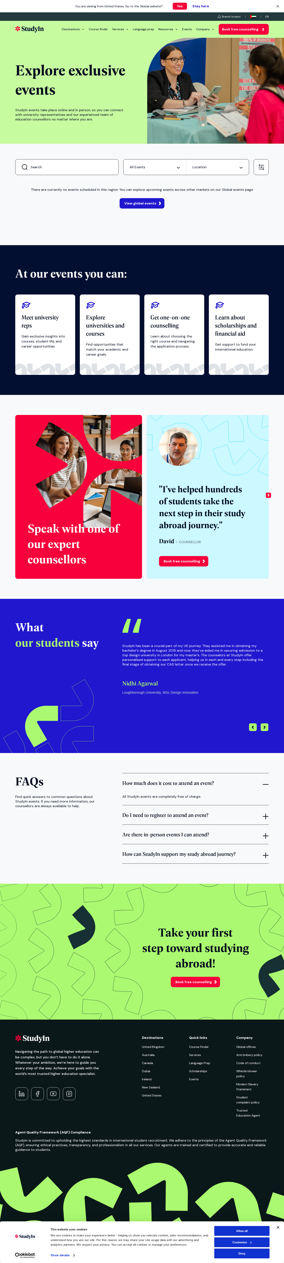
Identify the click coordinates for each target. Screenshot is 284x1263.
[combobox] (154, 167)
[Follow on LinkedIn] (21, 1093)
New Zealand (151, 1087)
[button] (268, 497)
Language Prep (199, 1063)
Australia (148, 1055)
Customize (239, 1242)
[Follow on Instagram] (69, 1093)
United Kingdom (153, 1047)
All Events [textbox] (137, 167)
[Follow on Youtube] (53, 1093)
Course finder (98, 29)
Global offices (246, 1047)
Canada (147, 1063)
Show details (60, 1255)
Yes (180, 6)
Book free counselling (240, 29)
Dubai (146, 1071)
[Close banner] (278, 1227)
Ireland (146, 1079)
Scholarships (198, 1071)
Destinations (71, 29)
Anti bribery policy (249, 1055)
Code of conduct (248, 1063)
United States (152, 1095)
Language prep (143, 29)
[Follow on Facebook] (37, 1093)
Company (203, 29)
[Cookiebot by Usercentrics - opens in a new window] (25, 1255)
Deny (241, 1253)
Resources (165, 29)
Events (187, 29)
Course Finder (199, 1047)
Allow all (242, 1231)
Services (118, 29)
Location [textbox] (199, 167)
